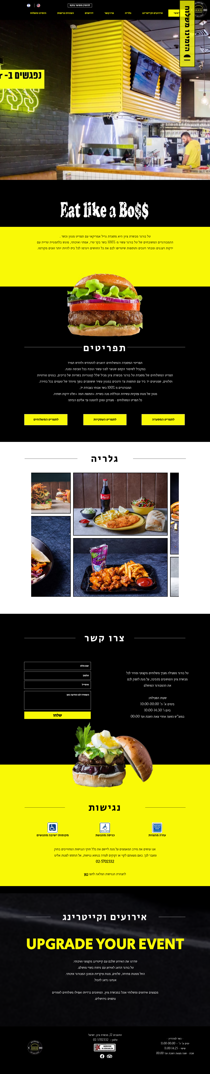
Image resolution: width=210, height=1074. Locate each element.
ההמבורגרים (165, 242)
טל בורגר (129, 375)
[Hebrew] (29, 5)
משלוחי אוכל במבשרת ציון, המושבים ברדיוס (110, 992)
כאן (86, 874)
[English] (39, 5)
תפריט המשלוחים (161, 375)
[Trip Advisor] (109, 1056)
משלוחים (154, 673)
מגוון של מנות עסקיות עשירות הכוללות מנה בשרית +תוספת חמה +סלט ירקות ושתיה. (105, 393)
